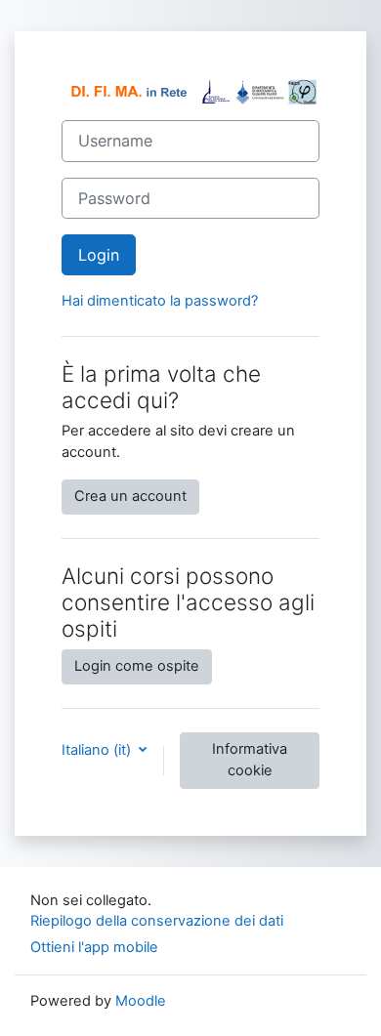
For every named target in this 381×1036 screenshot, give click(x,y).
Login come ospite (136, 666)
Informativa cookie (249, 759)
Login (98, 255)
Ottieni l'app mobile (94, 947)
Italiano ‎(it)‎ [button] (98, 750)
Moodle (140, 1001)
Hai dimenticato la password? (160, 301)
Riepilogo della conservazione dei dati (156, 921)
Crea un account (130, 496)
